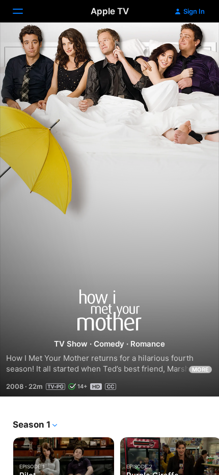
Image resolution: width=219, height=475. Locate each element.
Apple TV (110, 11)
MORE (200, 369)
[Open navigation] (24, 11)
